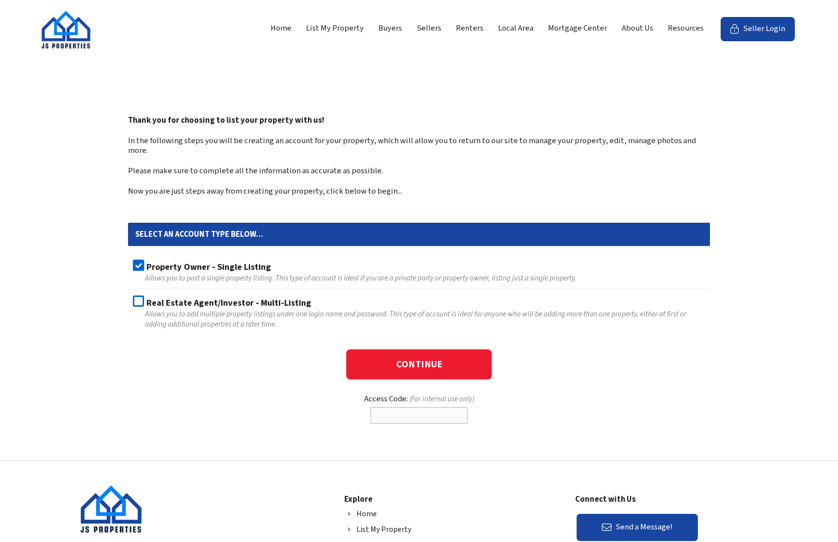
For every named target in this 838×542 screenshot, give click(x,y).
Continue (419, 364)
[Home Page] (66, 29)
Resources (686, 28)
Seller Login (768, 31)
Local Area (515, 28)
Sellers (429, 28)
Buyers (390, 28)
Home (281, 28)
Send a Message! (643, 527)
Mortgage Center (577, 28)
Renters (469, 28)
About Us (637, 28)
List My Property (335, 28)
